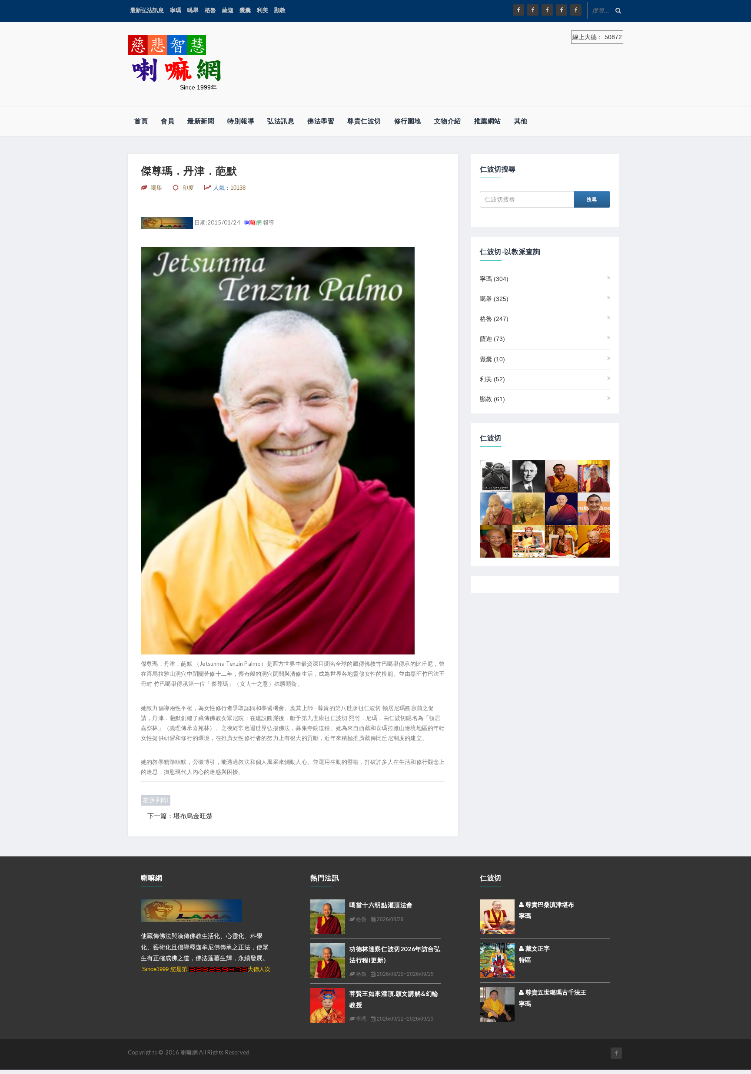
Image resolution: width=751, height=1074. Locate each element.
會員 (167, 121)
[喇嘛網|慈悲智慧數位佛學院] (532, 10)
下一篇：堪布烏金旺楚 (180, 816)
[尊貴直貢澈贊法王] (561, 508)
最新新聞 (200, 121)
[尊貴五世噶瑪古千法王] (497, 1004)
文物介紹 (447, 121)
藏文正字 (537, 948)
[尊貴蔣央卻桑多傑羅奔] (496, 475)
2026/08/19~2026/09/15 (405, 974)
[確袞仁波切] (594, 508)
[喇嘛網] (561, 10)
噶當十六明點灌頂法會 (381, 905)
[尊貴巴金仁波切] (528, 508)
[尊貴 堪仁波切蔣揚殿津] (496, 508)
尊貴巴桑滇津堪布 (549, 904)
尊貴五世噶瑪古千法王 (555, 992)
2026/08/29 (390, 919)
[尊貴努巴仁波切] (496, 540)
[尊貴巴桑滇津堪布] (497, 916)
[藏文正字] (497, 960)
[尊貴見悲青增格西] (594, 475)
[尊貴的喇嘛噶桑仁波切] (594, 540)
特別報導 (240, 121)
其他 (521, 121)
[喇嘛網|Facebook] (518, 10)
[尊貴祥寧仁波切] (561, 475)
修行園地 (407, 121)
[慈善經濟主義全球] (576, 10)
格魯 (210, 10)
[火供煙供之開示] (528, 540)
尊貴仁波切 (364, 121)
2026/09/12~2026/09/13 (405, 1019)
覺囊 (245, 10)
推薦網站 (487, 121)
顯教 (280, 10)
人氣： (229, 188)
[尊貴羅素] (528, 475)
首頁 (141, 121)
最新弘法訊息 (147, 10)
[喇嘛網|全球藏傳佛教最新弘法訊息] (547, 10)
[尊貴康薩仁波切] (561, 540)
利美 (262, 10)
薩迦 (227, 10)
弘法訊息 (280, 121)
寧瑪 (175, 10)
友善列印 (156, 800)
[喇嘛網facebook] (616, 1053)
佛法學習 (320, 121)
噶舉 (193, 10)
